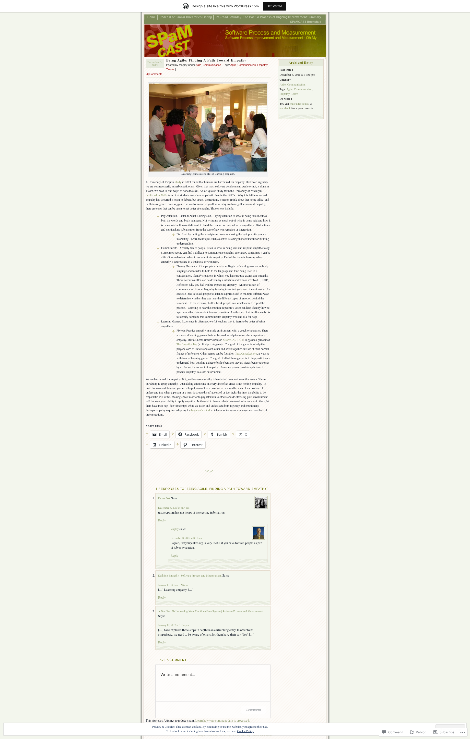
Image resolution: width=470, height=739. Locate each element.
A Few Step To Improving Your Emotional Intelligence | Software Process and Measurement (210, 611)
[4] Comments (154, 74)
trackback (285, 108)
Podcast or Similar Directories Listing (186, 17)
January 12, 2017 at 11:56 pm (173, 625)
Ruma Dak (164, 498)
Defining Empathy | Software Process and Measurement (190, 575)
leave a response (299, 103)
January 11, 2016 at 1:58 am (173, 585)
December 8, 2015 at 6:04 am (173, 507)
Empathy (262, 64)
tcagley (175, 529)
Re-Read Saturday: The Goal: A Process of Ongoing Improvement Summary (268, 17)
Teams (170, 69)
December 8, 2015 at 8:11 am (186, 538)
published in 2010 (156, 195)
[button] (208, 128)
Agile (198, 64)
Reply (162, 520)
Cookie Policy (245, 731)
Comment (253, 710)
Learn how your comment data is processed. (222, 720)
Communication (212, 64)
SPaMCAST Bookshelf (305, 21)
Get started (274, 6)
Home (151, 17)
